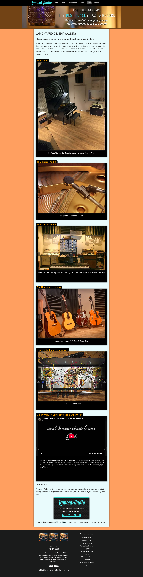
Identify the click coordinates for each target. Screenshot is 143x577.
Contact (96, 2)
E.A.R (86, 565)
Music (82, 2)
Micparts (87, 549)
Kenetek (86, 554)
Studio (63, 2)
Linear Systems (87, 543)
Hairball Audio (86, 540)
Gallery (89, 2)
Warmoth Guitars (86, 557)
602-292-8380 (71, 515)
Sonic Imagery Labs (87, 551)
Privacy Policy (54, 566)
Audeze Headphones (86, 546)
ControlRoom (72, 2)
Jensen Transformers (87, 562)
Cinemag (87, 560)
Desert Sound (86, 538)
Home (56, 2)
